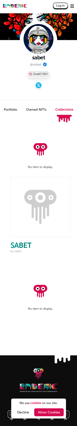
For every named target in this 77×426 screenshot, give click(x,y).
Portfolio (10, 109)
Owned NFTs (36, 109)
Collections (64, 109)
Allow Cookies (49, 412)
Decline (23, 412)
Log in (60, 5)
